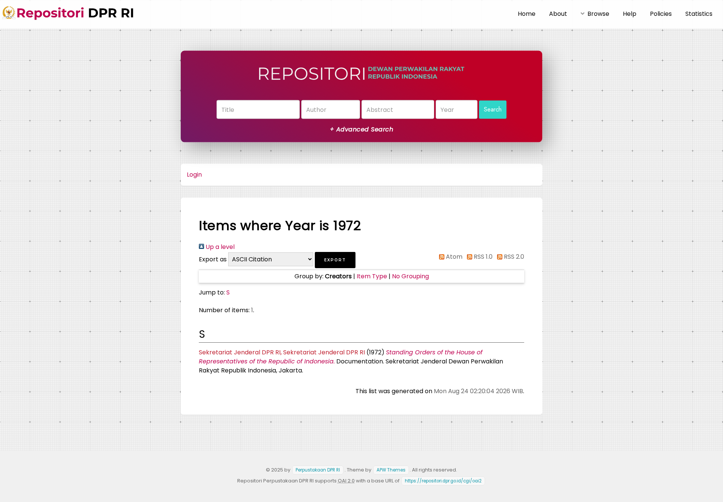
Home (526, 13)
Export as (213, 259)
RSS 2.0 (513, 256)
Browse (598, 13)
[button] (335, 260)
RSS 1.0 (482, 256)
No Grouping (410, 276)
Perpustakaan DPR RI (318, 470)
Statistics (698, 13)
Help (629, 13)
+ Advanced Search (361, 129)
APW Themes (391, 470)
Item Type (372, 276)
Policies (661, 13)
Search (493, 109)
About (558, 13)
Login (194, 174)
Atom (453, 256)
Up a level (219, 247)
